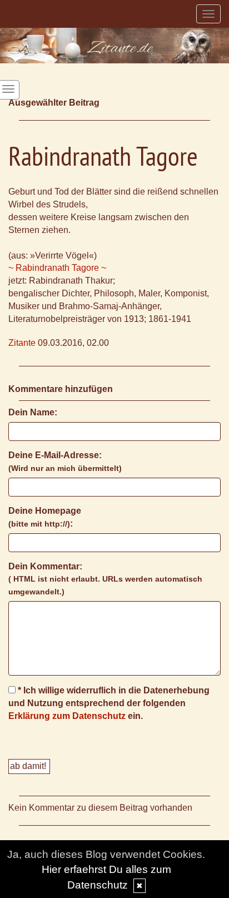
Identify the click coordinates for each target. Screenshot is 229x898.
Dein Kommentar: (105, 579)
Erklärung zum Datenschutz (67, 716)
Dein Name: (32, 412)
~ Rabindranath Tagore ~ (57, 267)
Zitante (22, 343)
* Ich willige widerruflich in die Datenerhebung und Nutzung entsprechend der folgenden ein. (109, 703)
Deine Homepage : (44, 517)
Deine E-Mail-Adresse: (65, 461)
